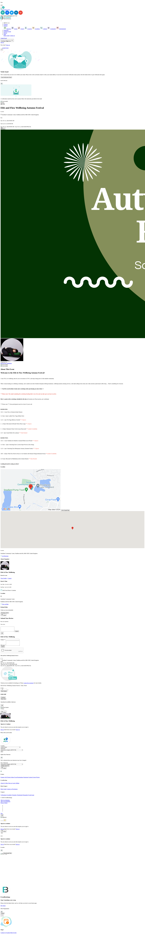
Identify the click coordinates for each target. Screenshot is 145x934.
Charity (22, 28)
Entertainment (62, 28)
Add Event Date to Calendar (9, 590)
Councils (29, 28)
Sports (16, 28)
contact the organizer (29, 683)
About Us (3, 783)
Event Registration (18, 777)
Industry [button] (6, 25)
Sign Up (18, 729)
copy (16, 15)
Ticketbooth (20, 795)
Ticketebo (14, 795)
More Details (4, 691)
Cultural (45, 28)
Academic (37, 28)
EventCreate (31, 795)
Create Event (4, 38)
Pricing (5, 33)
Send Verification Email (6, 77)
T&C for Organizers (5, 801)
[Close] (2, 5)
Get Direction (5, 556)
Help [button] (5, 34)
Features (6, 24)
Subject (3, 639)
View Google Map (65, 510)
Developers (15, 789)
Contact (9, 578)
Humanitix (25, 795)
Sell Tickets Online (9, 777)
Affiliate (17, 783)
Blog (7, 783)
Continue (3, 697)
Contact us (12, 35)
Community (53, 28)
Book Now (3, 699)
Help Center (6, 35)
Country (3, 745)
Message (3, 645)
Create (2, 913)
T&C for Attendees (5, 800)
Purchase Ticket (4, 612)
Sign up (8, 45)
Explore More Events (11, 932)
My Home (3, 905)
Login (13, 783)
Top (2, 813)
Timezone (3, 748)
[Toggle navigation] (9, 23)
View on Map (5, 604)
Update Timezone (5, 765)
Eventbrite (9, 795)
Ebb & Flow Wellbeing (6, 363)
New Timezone (4, 762)
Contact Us (3, 932)
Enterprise (6, 30)
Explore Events (7, 31)
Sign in (2, 42)
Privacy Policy (4, 803)
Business (8, 28)
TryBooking (3, 795)
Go (1, 751)
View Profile (4, 578)
